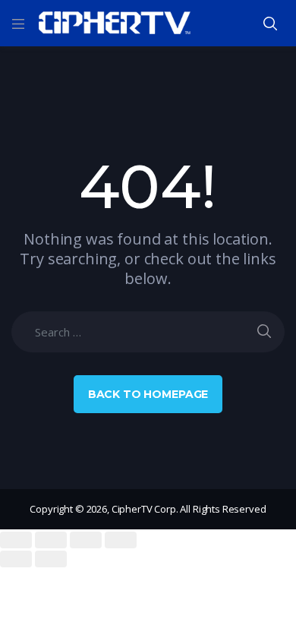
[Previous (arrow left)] (16, 559)
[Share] (51, 540)
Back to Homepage (148, 394)
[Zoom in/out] (121, 540)
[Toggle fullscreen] (86, 540)
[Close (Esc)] (16, 540)
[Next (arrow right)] (51, 559)
